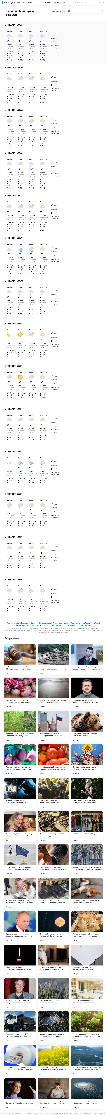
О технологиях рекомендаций (62, 1113)
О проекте (28, 1113)
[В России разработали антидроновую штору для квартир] (87, 960)
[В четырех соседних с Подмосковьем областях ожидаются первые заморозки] (53, 793)
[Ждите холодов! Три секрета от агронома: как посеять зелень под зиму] (87, 1027)
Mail (3, 1113)
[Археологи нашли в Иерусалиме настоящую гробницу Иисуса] (87, 927)
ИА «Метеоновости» (99, 1113)
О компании (9, 1113)
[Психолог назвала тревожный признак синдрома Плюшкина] (53, 826)
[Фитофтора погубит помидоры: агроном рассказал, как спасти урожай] (53, 760)
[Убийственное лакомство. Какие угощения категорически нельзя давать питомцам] (53, 860)
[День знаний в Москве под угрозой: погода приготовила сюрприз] (87, 793)
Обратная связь (77, 1113)
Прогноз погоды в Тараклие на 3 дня (21, 623)
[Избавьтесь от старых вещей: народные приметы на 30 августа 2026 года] (87, 826)
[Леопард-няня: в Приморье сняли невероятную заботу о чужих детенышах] (20, 726)
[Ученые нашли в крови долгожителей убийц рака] (20, 793)
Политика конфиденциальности (42, 1113)
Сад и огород (70, 625)
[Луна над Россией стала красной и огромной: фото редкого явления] (53, 927)
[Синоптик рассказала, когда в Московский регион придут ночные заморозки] (53, 1027)
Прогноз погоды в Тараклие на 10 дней (30, 625)
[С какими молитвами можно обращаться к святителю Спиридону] (87, 760)
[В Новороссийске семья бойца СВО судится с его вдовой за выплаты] (20, 659)
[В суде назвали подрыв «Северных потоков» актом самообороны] (87, 1093)
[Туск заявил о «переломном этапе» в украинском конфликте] (20, 927)
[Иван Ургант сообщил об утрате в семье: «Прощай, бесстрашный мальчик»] (87, 659)
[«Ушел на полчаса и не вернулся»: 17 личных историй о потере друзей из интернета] (53, 1093)
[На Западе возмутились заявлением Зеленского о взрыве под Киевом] (87, 693)
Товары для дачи (85, 625)
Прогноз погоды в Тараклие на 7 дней (85, 623)
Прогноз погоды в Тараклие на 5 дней (53, 623)
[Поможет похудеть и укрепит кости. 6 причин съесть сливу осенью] (20, 760)
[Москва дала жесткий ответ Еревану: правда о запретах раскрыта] (53, 726)
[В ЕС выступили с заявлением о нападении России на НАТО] (20, 860)
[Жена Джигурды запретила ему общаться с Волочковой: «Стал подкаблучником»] (20, 826)
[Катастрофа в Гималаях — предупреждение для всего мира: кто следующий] (53, 659)
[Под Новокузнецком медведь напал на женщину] (87, 726)
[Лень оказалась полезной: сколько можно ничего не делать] (87, 893)
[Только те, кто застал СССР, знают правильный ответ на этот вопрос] (87, 860)
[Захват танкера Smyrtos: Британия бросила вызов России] (53, 693)
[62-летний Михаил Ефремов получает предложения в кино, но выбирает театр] (20, 993)
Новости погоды (55, 625)
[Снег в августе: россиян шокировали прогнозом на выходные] (53, 993)
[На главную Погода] (10, 2)
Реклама (17, 1113)
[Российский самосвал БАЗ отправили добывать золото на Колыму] (20, 1027)
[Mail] (3, 2)
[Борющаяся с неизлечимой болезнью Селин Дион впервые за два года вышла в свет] (20, 1093)
